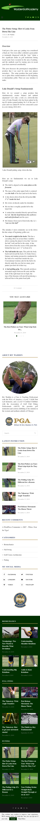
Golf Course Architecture (13, 555)
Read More (21, 819)
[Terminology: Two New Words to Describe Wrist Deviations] (10, 632)
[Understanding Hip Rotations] (10, 661)
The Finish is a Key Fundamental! (28, 728)
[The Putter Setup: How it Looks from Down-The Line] (9, 451)
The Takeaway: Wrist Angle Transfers (26, 494)
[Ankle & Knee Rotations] (29, 661)
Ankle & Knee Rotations (26, 670)
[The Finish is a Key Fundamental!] (29, 718)
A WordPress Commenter (11, 527)
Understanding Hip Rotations (9, 670)
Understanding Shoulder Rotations (28, 642)
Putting (6, 560)
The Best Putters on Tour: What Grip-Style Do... (20, 328)
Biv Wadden (11, 34)
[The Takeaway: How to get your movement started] (10, 718)
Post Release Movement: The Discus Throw (27, 507)
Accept (13, 819)
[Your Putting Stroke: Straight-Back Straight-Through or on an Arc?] (29, 778)
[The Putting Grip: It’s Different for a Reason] (9, 482)
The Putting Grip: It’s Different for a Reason (26, 480)
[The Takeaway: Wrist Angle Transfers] (9, 496)
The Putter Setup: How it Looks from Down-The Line (27, 450)
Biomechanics (9, 544)
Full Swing (8, 549)
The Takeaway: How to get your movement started (10, 729)
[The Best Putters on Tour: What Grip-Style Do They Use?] (20, 312)
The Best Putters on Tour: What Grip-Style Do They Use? (27, 466)
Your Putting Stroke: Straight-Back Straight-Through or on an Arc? (29, 791)
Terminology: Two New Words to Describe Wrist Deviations (9, 645)
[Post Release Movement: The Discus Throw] (9, 509)
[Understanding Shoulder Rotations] (29, 632)
